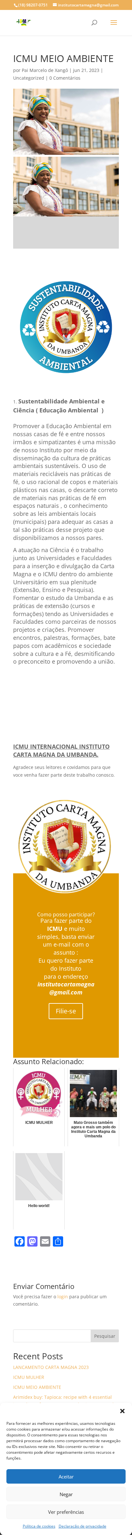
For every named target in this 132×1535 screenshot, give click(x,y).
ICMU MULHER (28, 1377)
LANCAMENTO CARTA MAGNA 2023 (51, 1367)
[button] (122, 1411)
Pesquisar (104, 1336)
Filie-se (66, 1011)
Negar (66, 1494)
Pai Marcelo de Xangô (45, 70)
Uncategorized (28, 78)
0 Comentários (64, 78)
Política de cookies (39, 1526)
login (62, 1296)
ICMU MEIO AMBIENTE (37, 1387)
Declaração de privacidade (82, 1526)
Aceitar (66, 1476)
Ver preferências (66, 1512)
